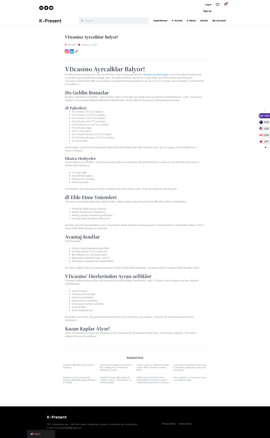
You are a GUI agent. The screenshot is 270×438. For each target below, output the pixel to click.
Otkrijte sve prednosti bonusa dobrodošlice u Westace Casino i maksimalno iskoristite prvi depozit (152, 380)
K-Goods (177, 20)
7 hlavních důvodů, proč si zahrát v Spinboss (78, 366)
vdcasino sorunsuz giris (156, 74)
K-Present (50, 20)
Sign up (207, 11)
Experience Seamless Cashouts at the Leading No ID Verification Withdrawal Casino (116, 367)
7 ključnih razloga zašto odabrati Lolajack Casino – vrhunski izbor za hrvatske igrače (115, 380)
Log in (208, 4)
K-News (191, 20)
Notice (204, 20)
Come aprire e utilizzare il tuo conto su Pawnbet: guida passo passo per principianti (190, 367)
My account (219, 20)
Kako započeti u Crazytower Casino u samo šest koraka (189, 378)
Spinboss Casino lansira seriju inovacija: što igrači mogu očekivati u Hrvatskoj (80, 380)
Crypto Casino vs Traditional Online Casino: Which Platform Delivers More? (152, 367)
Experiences (160, 20)
